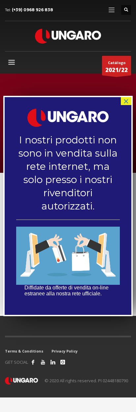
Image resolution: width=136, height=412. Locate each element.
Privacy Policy (64, 351)
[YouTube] (43, 362)
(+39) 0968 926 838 (32, 9)
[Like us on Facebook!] (33, 362)
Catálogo (116, 67)
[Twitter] (53, 362)
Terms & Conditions (24, 351)
